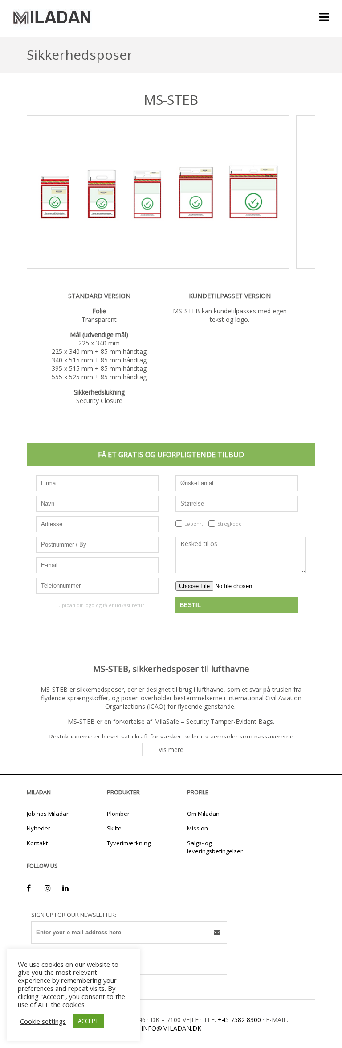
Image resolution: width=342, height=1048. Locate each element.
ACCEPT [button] (88, 1021)
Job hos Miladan (48, 814)
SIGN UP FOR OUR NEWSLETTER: (73, 915)
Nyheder (38, 828)
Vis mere (171, 749)
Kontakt (37, 843)
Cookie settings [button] (43, 1021)
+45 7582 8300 (239, 1019)
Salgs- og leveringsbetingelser (215, 847)
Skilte (114, 828)
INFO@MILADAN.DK (171, 1028)
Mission (197, 828)
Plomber (118, 814)
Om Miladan (203, 814)
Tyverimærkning (129, 843)
